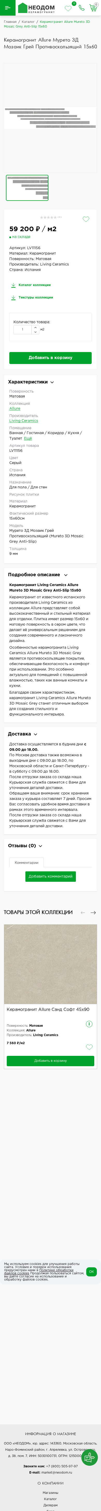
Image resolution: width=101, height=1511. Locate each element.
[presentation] (82, 912)
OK (91, 1271)
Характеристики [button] (28, 382)
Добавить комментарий (51, 876)
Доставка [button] (19, 734)
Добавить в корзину (51, 358)
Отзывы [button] (22, 846)
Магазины (50, 1493)
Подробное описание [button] (34, 575)
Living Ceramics (23, 420)
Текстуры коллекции (35, 297)
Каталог (50, 1499)
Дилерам (50, 1505)
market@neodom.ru (56, 1472)
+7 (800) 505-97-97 (62, 1466)
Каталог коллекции (34, 285)
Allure (14, 408)
